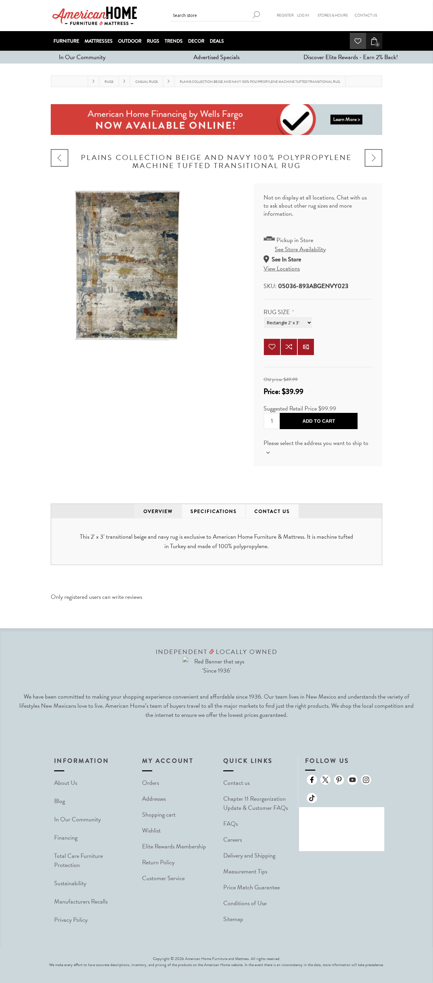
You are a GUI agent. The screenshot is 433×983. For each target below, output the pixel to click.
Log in (303, 15)
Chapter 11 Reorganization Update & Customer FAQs (255, 803)
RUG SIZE (277, 312)
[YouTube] (352, 780)
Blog (59, 800)
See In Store (286, 259)
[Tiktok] (312, 798)
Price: (273, 391)
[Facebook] (312, 780)
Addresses (154, 798)
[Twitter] (325, 780)
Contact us (236, 782)
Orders (150, 782)
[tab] (158, 511)
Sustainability (70, 883)
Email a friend (306, 347)
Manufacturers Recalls (81, 901)
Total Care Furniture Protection (78, 860)
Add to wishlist (272, 347)
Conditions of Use (245, 903)
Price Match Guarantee (251, 887)
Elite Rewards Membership (174, 846)
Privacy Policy (71, 919)
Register (285, 15)
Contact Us (366, 15)
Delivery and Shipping (249, 855)
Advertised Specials (216, 57)
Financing (65, 837)
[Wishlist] (358, 41)
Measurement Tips (245, 871)
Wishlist (151, 830)
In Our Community (82, 57)
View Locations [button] (282, 268)
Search (256, 15)
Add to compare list (289, 347)
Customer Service (163, 878)
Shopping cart (159, 814)
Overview (158, 511)
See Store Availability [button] (300, 249)
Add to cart (318, 421)
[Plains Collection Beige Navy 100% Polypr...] (373, 158)
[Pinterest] (339, 780)
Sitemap (233, 918)
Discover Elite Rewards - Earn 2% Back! (350, 57)
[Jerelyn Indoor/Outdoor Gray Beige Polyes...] (59, 158)
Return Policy (158, 862)
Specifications (213, 511)
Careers (232, 839)
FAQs (230, 823)
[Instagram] (366, 780)
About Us (65, 782)
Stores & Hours (333, 15)
